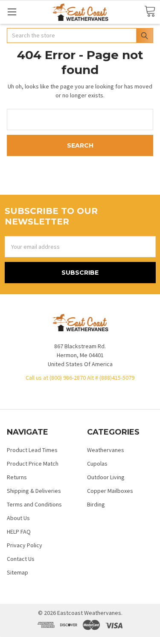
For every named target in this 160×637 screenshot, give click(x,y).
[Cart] (150, 11)
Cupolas (97, 463)
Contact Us (21, 559)
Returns (17, 477)
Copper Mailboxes (110, 491)
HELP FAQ (19, 531)
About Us (18, 518)
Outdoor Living (106, 477)
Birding (96, 504)
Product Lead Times (32, 450)
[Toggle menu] (11, 11)
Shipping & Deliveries (34, 491)
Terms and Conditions (34, 504)
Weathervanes (105, 450)
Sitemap (17, 572)
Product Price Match (32, 463)
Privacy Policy (24, 545)
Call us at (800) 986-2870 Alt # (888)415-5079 (80, 377)
